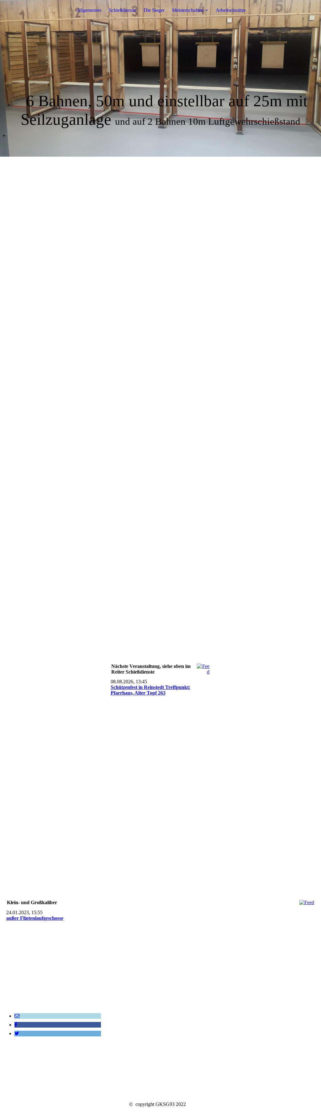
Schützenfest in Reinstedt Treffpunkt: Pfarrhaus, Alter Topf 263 (150, 690)
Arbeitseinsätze (231, 10)
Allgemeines (88, 10)
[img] (160, 78)
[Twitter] (16, 1033)
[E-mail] (16, 1016)
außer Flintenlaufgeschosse (34, 918)
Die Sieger (154, 10)
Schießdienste (122, 10)
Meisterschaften (187, 10)
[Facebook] (15, 1024)
